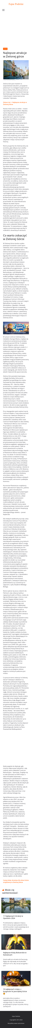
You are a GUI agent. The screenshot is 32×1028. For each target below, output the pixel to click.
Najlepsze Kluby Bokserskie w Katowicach (14, 953)
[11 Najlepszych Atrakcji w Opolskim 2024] (16, 899)
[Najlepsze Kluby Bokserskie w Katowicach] (16, 935)
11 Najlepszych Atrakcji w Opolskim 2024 (13, 917)
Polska (5, 48)
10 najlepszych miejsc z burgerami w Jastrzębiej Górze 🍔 (15, 991)
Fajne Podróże (16, 4)
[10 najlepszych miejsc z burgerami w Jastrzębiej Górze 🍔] (16, 972)
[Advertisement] (16, 29)
